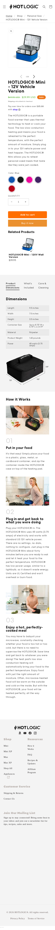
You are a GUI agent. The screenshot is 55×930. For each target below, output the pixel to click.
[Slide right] (34, 76)
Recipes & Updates (33, 762)
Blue (11, 179)
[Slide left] (21, 76)
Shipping (11, 101)
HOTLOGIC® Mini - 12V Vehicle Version (27, 19)
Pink (29, 179)
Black (20, 179)
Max (6, 757)
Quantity (14, 196)
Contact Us (9, 799)
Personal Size (34, 15)
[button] (4, 7)
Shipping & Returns (13, 793)
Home (9, 15)
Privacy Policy (17, 918)
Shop (19, 15)
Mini (6, 746)
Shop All (8, 768)
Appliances (9, 774)
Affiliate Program (32, 771)
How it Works (31, 747)
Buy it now (27, 223)
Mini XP (8, 751)
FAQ (30, 754)
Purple (38, 179)
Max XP (8, 762)
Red (11, 188)
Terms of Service (36, 918)
